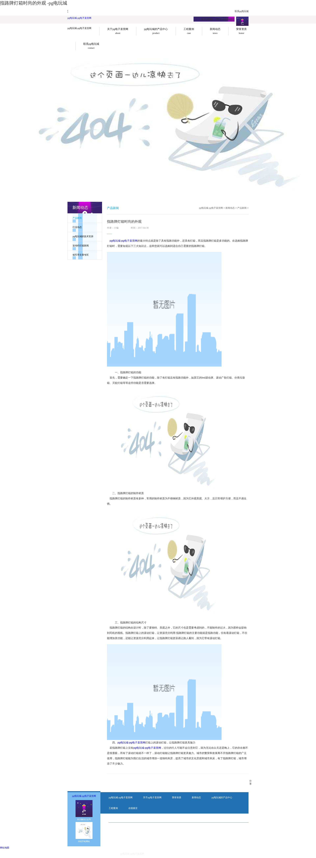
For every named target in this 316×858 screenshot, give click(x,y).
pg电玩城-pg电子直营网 (79, 18)
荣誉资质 (176, 797)
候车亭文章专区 (81, 255)
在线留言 (133, 808)
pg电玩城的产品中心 (221, 797)
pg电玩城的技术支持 (83, 236)
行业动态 (77, 227)
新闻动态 (230, 208)
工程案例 (113, 808)
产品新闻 (77, 218)
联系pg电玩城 (242, 11)
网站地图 (4, 847)
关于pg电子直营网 (152, 797)
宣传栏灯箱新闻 (81, 245)
